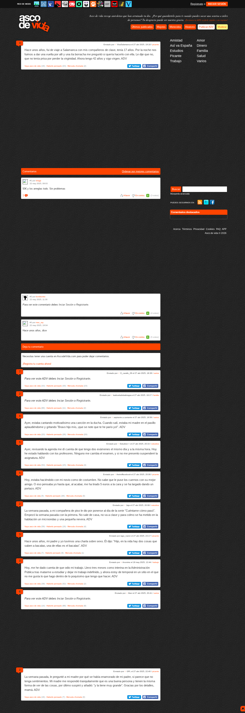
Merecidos (175, 26)
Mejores (161, 26)
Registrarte (82, 304)
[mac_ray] (25, 323)
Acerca (176, 229)
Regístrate (196, 3)
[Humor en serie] (86, 4)
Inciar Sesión (66, 304)
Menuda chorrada (75, 66)
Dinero (202, 45)
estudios (155, 444)
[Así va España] (58, 4)
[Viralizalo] (129, 4)
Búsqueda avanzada (179, 194)
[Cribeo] (79, 4)
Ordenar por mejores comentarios (140, 171)
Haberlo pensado (54, 66)
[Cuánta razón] (36, 4)
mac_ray (39, 322)
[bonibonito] (25, 297)
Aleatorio (190, 26)
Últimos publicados (142, 26)
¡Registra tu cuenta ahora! (37, 363)
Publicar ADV (206, 26)
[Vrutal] (72, 4)
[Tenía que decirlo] (114, 4)
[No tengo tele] (100, 4)
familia (156, 395)
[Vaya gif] (107, 4)
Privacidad (198, 229)
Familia (202, 51)
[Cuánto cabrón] (65, 4)
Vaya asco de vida (32, 66)
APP (224, 229)
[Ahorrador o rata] (121, 4)
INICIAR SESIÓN (217, 4)
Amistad (176, 40)
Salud (201, 56)
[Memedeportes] (44, 4)
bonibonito (40, 297)
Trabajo (175, 61)
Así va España (181, 45)
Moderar (222, 26)
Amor (201, 40)
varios (156, 373)
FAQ (218, 229)
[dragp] (25, 181)
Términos (187, 229)
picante (155, 44)
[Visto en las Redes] (51, 4)
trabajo (156, 562)
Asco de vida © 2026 (215, 233)
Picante (175, 56)
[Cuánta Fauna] (93, 4)
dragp (38, 181)
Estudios (176, 51)
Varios (201, 61)
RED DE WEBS (24, 4)
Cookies (210, 229)
